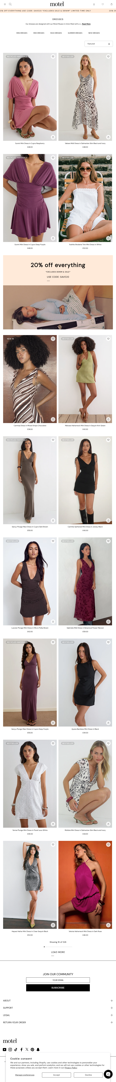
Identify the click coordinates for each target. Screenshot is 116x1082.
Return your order (14, 1022)
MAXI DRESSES (56, 33)
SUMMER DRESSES (75, 33)
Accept (56, 1075)
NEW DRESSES (94, 33)
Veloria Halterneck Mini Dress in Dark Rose (85, 931)
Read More (86, 24)
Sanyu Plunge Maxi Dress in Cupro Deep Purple (30, 729)
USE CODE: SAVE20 (58, 276)
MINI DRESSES (21, 33)
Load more (58, 952)
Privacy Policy (71, 1067)
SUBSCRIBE (58, 987)
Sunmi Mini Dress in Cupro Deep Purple (30, 244)
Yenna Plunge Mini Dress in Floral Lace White (30, 830)
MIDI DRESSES (38, 33)
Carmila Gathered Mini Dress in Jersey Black (85, 527)
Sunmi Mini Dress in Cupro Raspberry (30, 143)
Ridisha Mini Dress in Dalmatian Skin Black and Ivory (85, 830)
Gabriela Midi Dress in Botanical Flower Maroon (85, 628)
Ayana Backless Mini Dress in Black (85, 729)
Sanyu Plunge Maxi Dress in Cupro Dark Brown (30, 527)
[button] (53, 56)
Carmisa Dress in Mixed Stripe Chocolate (30, 425)
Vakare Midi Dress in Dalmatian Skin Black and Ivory (85, 143)
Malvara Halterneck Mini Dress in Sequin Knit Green (85, 425)
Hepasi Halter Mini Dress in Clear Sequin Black (30, 931)
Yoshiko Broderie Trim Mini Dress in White (85, 244)
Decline (88, 1075)
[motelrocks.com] (57, 4)
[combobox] (10, 4)
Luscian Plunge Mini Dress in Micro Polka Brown (29, 628)
